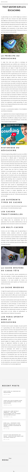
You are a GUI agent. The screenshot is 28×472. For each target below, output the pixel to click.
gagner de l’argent (10, 341)
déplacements (23, 291)
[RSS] (13, 471)
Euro (5, 335)
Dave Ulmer (17, 163)
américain (10, 159)
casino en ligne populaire (10, 121)
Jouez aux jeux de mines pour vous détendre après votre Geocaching (13, 402)
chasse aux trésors (16, 81)
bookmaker (9, 348)
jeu (22, 68)
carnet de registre (5, 77)
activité (3, 26)
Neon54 (16, 119)
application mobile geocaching (14, 102)
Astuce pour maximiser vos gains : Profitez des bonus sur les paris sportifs (13, 436)
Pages (10, 458)
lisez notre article (19, 104)
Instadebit (22, 362)
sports (11, 326)
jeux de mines (13, 156)
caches (9, 66)
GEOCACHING (4, 1)
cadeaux (16, 117)
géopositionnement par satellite (9, 64)
